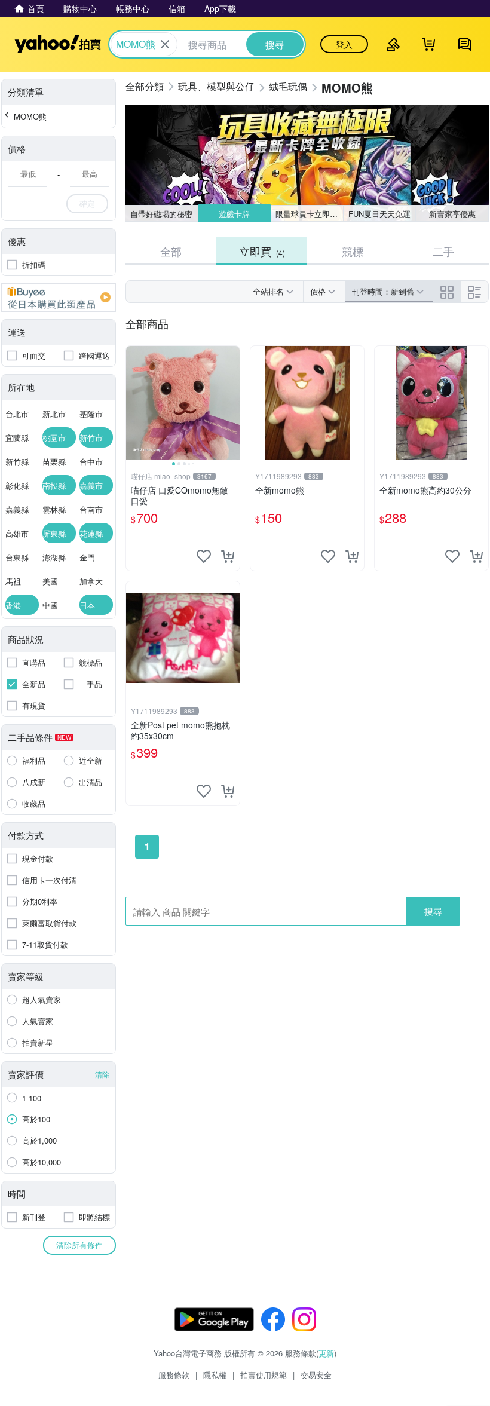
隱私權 (214, 1374)
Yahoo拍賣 (57, 44)
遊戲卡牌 (234, 213)
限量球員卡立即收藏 (309, 213)
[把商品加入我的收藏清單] (204, 556)
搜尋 (433, 911)
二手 (443, 251)
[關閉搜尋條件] (165, 44)
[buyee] (58, 297)
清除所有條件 (79, 1245)
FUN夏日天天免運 (379, 213)
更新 (326, 1353)
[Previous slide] (134, 403)
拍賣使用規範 (263, 1374)
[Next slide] (232, 403)
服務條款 (173, 1374)
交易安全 (316, 1374)
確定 (87, 203)
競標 (352, 251)
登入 (344, 44)
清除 (102, 1074)
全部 (171, 251)
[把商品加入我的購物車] (227, 556)
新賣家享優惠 (452, 213)
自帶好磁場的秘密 (161, 213)
